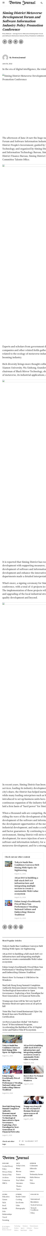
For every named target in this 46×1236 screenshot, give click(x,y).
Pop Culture (20, 1180)
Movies (18, 1171)
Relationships (7, 1214)
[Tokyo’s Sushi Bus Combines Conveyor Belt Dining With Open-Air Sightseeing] (8, 864)
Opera (18, 1189)
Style (4, 1202)
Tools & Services (36, 1205)
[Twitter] (10, 41)
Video (18, 1205)
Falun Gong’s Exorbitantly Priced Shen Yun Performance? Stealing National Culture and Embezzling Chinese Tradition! (28, 908)
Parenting (5, 1220)
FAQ (31, 1180)
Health (4, 1208)
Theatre (18, 1186)
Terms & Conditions (34, 1209)
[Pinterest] (15, 41)
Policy (33, 1213)
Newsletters (35, 1202)
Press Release (6, 33)
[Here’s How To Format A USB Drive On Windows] (34, 1069)
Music (18, 1168)
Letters (32, 1171)
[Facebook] (4, 41)
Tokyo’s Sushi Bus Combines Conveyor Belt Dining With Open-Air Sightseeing (27, 866)
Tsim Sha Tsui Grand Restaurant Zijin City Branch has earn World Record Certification (22, 1014)
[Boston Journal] (5, 57)
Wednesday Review (36, 1174)
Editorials (33, 1168)
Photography (20, 1208)
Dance (18, 1174)
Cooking (19, 1199)
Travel (4, 1217)
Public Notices (35, 1177)
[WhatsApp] (21, 41)
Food (4, 1205)
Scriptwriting (20, 1177)
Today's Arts (20, 1166)
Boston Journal (18, 57)
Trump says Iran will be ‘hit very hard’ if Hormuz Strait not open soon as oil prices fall (32, 1111)
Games (4, 1199)
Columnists (34, 1166)
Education (5, 1197)
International (35, 1199)
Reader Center (21, 1197)
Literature (19, 1183)
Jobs (4, 1211)
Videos (32, 1183)
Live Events (19, 1202)
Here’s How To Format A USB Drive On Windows (33, 1078)
